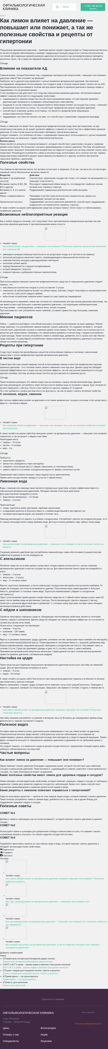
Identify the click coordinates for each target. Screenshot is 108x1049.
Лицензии (46, 1041)
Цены (6, 1028)
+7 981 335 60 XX (93, 6)
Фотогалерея (48, 1028)
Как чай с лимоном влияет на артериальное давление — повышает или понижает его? (47, 901)
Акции (44, 1034)
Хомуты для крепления (14, 985)
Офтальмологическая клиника (24, 7)
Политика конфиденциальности (88, 1024)
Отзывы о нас (11, 1034)
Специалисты (11, 1041)
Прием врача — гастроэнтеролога (19, 979)
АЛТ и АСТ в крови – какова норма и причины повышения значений (35, 967)
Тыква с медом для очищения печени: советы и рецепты (30, 973)
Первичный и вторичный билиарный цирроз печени (27, 961)
